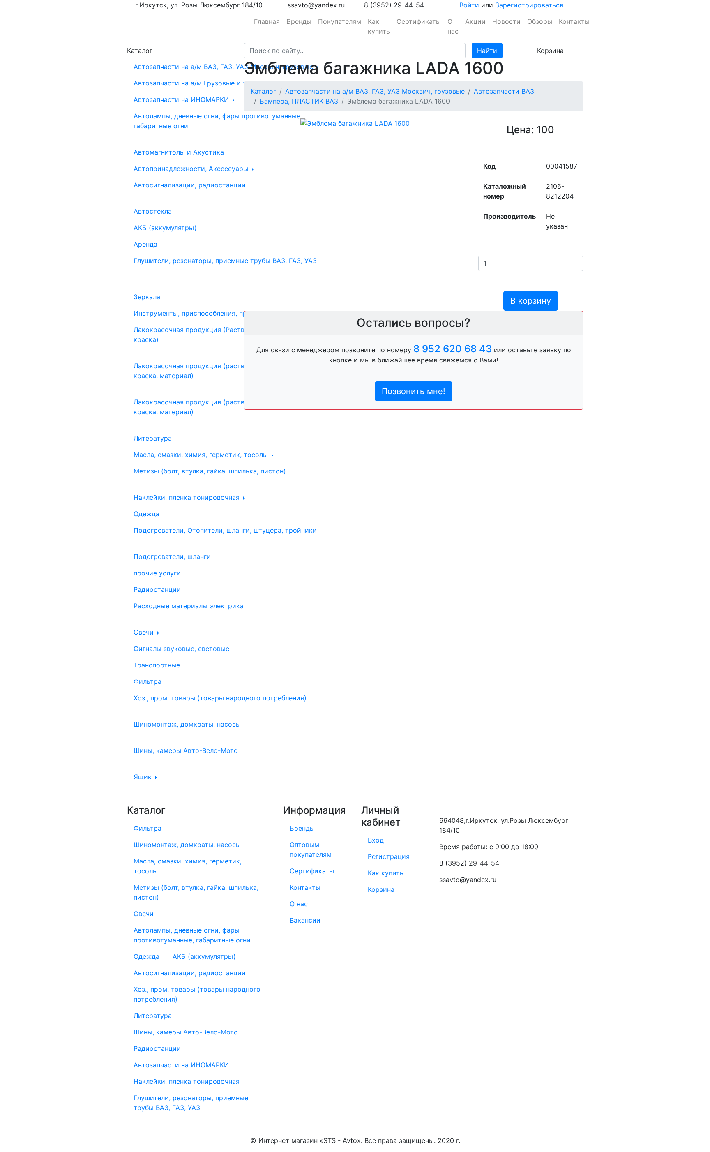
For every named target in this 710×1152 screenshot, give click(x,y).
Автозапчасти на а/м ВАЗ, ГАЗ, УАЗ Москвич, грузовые (224, 66)
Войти (469, 5)
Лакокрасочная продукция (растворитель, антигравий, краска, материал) (224, 407)
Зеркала (147, 297)
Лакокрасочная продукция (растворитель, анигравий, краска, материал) (222, 371)
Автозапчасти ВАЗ (504, 91)
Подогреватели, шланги (172, 556)
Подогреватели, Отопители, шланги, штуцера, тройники (225, 530)
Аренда (145, 244)
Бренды (298, 21)
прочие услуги (157, 573)
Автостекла (153, 211)
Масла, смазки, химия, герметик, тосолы (202, 454)
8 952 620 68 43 (452, 349)
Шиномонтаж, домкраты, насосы (187, 724)
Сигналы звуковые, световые (181, 648)
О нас (453, 26)
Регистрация (389, 856)
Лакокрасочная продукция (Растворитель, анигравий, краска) (222, 335)
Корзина (381, 889)
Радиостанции (157, 589)
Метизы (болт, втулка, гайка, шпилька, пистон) (210, 471)
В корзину (530, 301)
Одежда (146, 514)
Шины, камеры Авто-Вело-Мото (186, 750)
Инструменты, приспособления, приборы (202, 313)
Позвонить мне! (413, 391)
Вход (376, 840)
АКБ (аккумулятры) (165, 228)
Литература (153, 438)
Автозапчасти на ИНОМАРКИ (182, 99)
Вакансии (305, 920)
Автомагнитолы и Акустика (179, 152)
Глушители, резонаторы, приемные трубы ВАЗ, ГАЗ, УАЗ (225, 260)
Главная (267, 21)
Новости (506, 21)
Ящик (144, 777)
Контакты (574, 21)
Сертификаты (418, 21)
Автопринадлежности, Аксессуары (192, 168)
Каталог (263, 91)
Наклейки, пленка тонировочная (188, 497)
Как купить (379, 26)
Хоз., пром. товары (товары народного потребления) (220, 698)
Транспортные (157, 665)
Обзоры (539, 21)
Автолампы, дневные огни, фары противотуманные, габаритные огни (218, 121)
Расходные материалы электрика (189, 606)
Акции (475, 21)
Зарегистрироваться (529, 5)
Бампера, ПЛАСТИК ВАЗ (299, 101)
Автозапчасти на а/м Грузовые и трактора (205, 83)
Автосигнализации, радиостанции (190, 185)
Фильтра (147, 681)
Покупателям (339, 21)
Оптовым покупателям (311, 849)
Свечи (145, 632)
